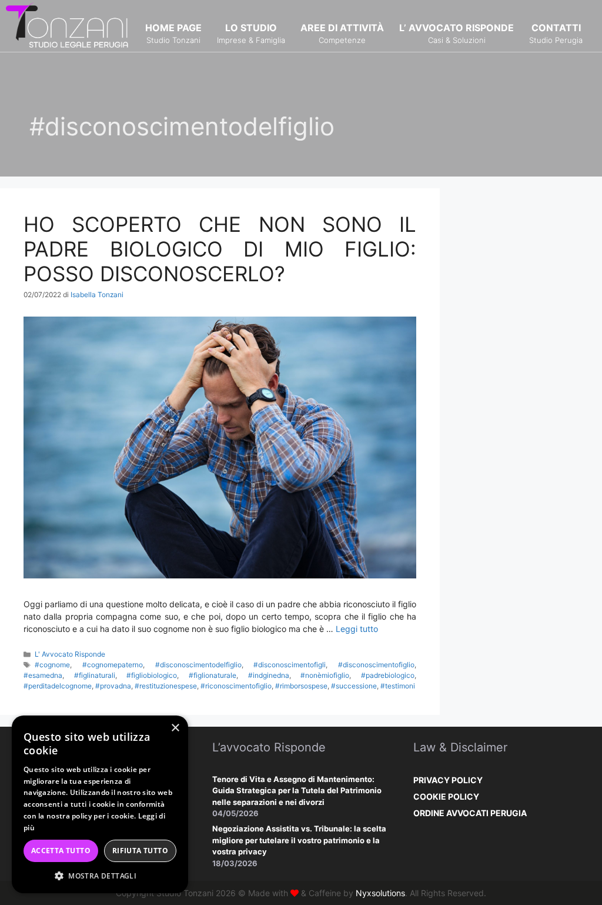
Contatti (556, 33)
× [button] (174, 728)
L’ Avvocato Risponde (456, 33)
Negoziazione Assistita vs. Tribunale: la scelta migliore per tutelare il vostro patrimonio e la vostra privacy (299, 840)
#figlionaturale (212, 675)
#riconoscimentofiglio (236, 685)
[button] (100, 875)
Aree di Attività (342, 33)
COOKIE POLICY (446, 796)
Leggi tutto (357, 629)
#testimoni (397, 685)
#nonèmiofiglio (324, 675)
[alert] (100, 804)
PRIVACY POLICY (448, 780)
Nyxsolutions (380, 893)
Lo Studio (251, 33)
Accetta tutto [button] (61, 851)
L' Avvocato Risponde (70, 654)
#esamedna (43, 675)
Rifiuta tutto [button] (140, 851)
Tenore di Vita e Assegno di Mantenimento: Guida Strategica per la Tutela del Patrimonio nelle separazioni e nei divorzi (297, 790)
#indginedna (268, 675)
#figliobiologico (151, 675)
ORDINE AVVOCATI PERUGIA (470, 813)
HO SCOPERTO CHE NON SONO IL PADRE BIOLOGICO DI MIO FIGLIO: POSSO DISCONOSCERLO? (220, 249)
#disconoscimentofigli (289, 664)
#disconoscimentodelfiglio (198, 664)
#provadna (113, 685)
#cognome (52, 664)
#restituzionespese (166, 685)
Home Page (173, 33)
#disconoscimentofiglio (376, 664)
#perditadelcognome (58, 685)
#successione (354, 685)
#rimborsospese (301, 685)
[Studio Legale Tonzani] (67, 25)
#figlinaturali (94, 675)
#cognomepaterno (112, 664)
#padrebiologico (387, 675)
